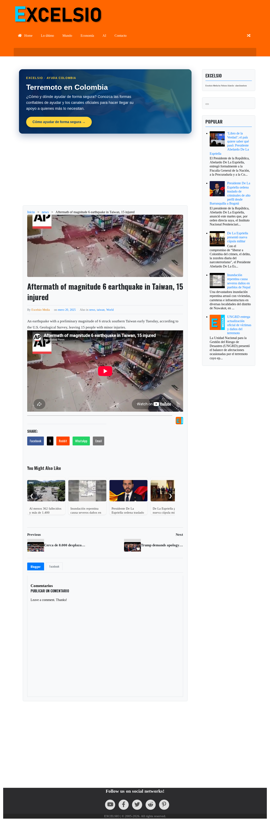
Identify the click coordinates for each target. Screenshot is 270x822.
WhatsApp (81, 440)
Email (98, 440)
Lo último (47, 35)
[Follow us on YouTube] (110, 805)
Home (27, 35)
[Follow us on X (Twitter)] (137, 805)
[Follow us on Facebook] (124, 805)
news (92, 309)
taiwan (101, 309)
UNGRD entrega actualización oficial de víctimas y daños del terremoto (239, 325)
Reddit (63, 440)
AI (104, 35)
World (110, 309)
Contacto (121, 35)
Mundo (67, 35)
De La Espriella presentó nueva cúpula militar (237, 237)
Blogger (36, 566)
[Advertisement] (105, 169)
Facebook (35, 440)
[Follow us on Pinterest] (164, 805)
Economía (87, 35)
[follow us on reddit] (151, 805)
